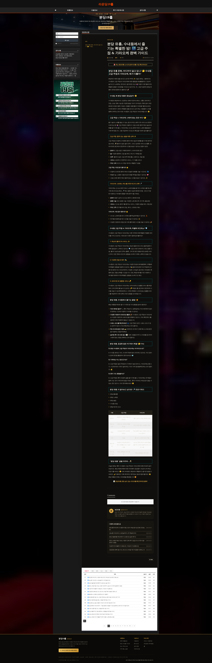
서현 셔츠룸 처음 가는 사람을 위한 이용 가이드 (99, 608)
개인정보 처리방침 (148, 643)
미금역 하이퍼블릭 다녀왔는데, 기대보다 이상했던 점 (100, 588)
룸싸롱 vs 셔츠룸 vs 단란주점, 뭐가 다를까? (98, 594)
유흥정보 (70, 10)
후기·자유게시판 (118, 10)
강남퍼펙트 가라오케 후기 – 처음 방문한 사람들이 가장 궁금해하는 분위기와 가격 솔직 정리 (109, 605)
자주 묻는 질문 (124, 649)
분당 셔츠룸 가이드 (125, 643)
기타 (111, 571)
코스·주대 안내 (124, 646)
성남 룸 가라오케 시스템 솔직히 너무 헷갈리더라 (99, 580)
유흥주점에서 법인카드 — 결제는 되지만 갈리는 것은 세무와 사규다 (73, 73)
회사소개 (136, 643)
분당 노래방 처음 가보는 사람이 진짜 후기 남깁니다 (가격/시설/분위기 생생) (105, 585)
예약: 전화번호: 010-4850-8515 (64, 56)
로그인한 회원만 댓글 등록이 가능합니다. (130, 501)
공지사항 (143, 10)
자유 (93, 571)
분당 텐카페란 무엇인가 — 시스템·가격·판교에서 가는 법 (70, 70)
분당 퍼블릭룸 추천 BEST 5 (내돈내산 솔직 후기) (99, 583)
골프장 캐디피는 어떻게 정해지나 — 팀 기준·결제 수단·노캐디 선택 (73, 75)
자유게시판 (85, 32)
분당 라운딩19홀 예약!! (62, 57)
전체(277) (87, 571)
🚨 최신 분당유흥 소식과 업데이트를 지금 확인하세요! (130, 64)
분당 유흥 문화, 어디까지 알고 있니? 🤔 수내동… (93, 45)
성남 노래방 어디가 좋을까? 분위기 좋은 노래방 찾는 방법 (101, 617)
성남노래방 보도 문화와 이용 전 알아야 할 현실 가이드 (101, 614)
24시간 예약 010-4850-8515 (69, 650)
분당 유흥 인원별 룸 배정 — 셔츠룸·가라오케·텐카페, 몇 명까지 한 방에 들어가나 (77, 68)
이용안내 (94, 10)
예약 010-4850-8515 (106, 27)
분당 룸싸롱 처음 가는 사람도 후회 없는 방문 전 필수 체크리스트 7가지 (104, 597)
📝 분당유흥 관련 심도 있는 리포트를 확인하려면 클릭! (130, 481)
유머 (97, 571)
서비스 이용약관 (148, 641)
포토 (106, 571)
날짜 (150, 574)
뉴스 (102, 571)
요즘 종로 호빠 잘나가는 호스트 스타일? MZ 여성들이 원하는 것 (103, 591)
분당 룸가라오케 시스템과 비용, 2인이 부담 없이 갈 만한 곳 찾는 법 (103, 577)
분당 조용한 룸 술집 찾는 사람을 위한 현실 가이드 (100, 600)
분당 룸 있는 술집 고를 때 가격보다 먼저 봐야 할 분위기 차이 (102, 602)
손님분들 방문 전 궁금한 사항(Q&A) (65, 54)
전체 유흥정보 (123, 641)
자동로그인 (59, 43)
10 (129, 625)
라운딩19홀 (106, 4)
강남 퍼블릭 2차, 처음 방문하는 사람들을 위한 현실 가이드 (102, 611)
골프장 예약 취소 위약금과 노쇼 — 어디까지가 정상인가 (70, 72)
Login (67, 40)
